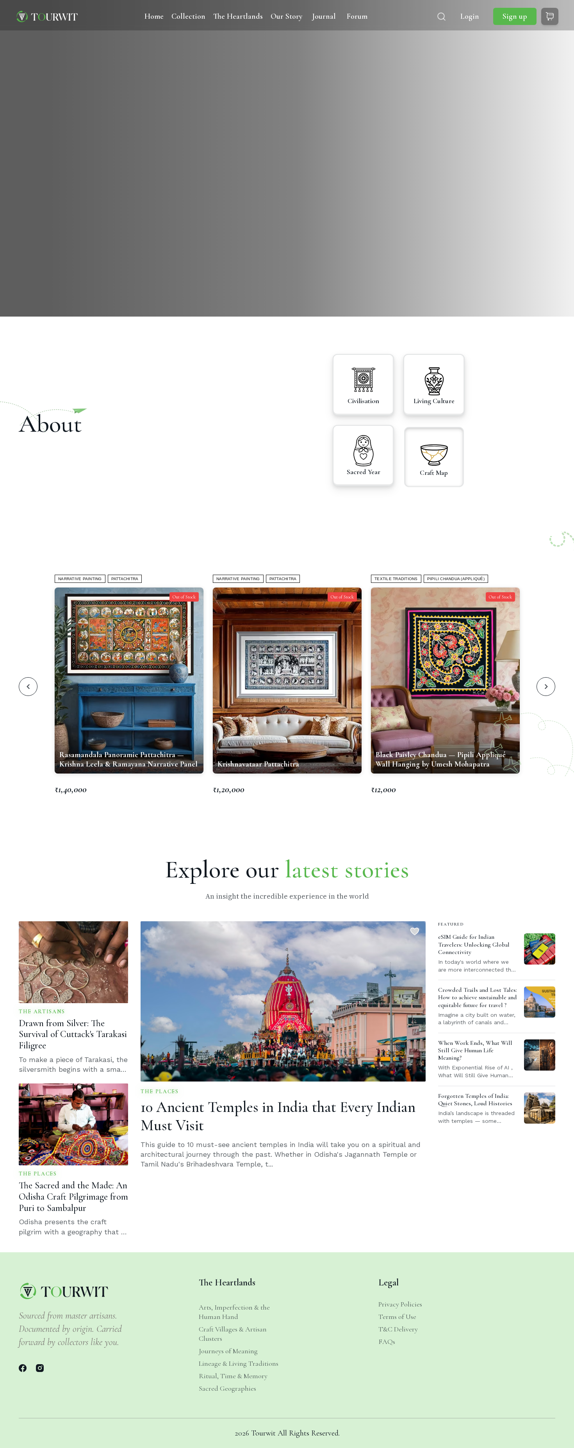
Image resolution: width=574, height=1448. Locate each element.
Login (469, 16)
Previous (28, 686)
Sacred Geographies (227, 1388)
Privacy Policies (400, 1304)
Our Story (287, 16)
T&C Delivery (398, 1329)
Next (546, 686)
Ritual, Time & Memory (233, 1376)
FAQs (386, 1341)
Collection (188, 16)
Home (154, 16)
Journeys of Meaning (228, 1351)
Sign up (515, 16)
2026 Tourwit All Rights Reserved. (287, 1433)
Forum (357, 16)
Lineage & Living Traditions (238, 1363)
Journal (324, 16)
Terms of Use (397, 1316)
